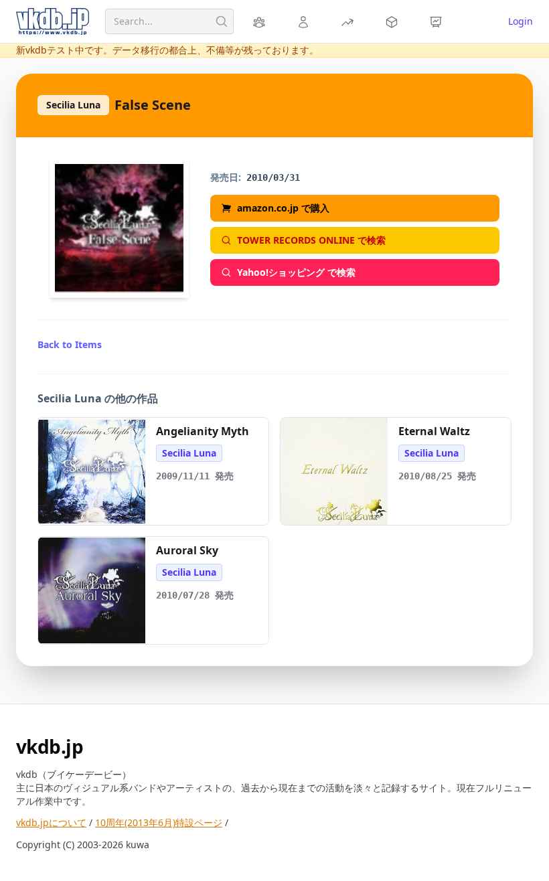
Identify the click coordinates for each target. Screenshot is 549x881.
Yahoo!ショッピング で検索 (296, 272)
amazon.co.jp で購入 (283, 208)
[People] (305, 21)
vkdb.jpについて (51, 822)
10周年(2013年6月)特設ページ (158, 822)
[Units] (261, 21)
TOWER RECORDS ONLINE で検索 (311, 240)
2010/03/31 (273, 177)
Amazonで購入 (98, 509)
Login (520, 21)
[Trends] (349, 21)
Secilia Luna (73, 104)
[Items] (393, 21)
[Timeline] (437, 21)
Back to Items (69, 344)
